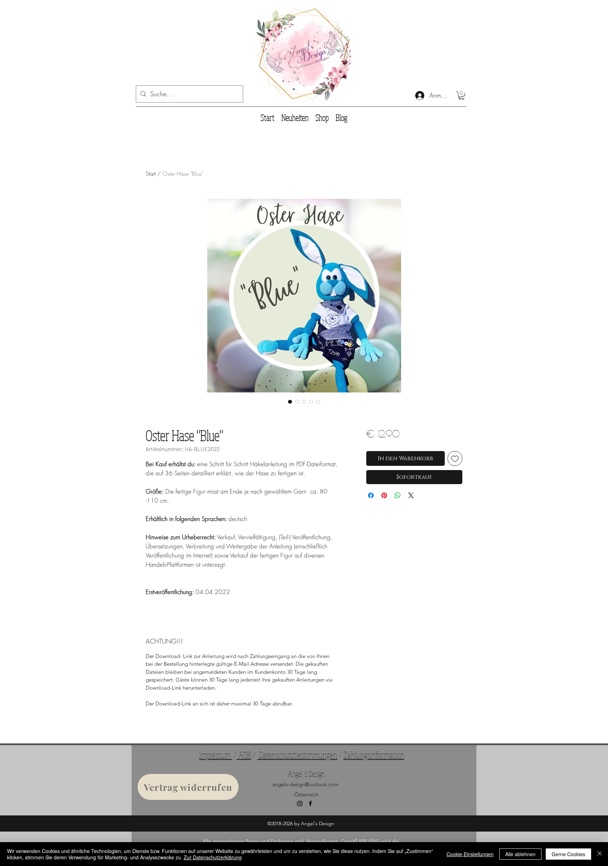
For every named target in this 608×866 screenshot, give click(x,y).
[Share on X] (411, 495)
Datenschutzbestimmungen (297, 755)
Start (151, 173)
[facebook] (310, 803)
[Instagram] (299, 803)
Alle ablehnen (520, 854)
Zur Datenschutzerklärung (213, 857)
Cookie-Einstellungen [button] (470, 854)
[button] (461, 95)
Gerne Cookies (568, 854)
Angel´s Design (306, 774)
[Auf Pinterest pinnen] (384, 495)
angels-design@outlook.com (305, 784)
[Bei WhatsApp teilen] (397, 495)
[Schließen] (599, 854)
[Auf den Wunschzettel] (455, 458)
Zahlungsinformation (373, 755)
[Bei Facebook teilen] (371, 495)
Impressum (215, 755)
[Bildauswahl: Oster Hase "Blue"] (289, 401)
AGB (243, 755)
